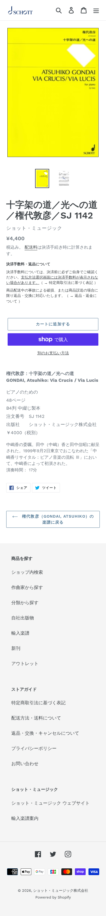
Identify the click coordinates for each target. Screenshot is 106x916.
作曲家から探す (27, 587)
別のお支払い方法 (53, 353)
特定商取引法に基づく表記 (71, 283)
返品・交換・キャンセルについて (45, 733)
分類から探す (24, 602)
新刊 (15, 648)
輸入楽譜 (20, 633)
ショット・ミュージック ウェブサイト (50, 803)
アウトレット (24, 663)
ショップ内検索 (27, 572)
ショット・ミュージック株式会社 (60, 890)
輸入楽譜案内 (24, 818)
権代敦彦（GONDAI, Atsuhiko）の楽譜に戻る (57, 519)
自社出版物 (22, 618)
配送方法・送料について (36, 718)
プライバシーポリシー (34, 748)
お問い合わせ (24, 763)
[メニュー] (96, 10)
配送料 (31, 247)
